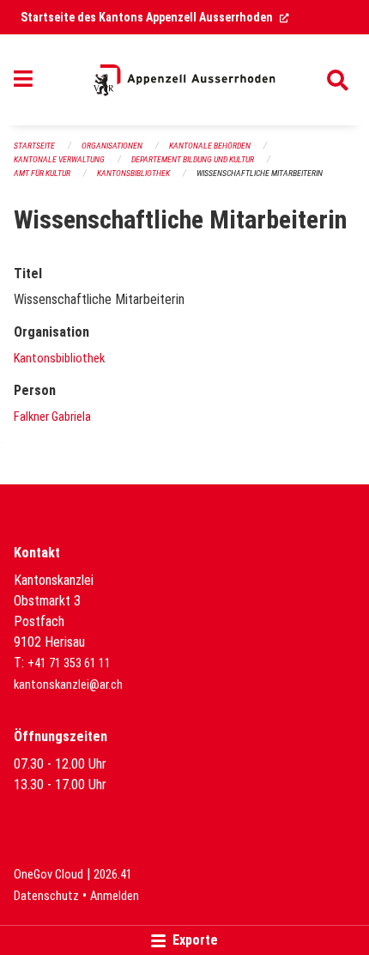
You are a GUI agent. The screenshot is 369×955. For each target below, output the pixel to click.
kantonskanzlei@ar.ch (68, 685)
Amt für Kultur (42, 173)
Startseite (34, 145)
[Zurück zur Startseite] (184, 80)
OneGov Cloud (48, 874)
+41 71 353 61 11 (69, 663)
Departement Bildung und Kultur (192, 159)
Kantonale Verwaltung (59, 159)
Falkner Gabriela (52, 417)
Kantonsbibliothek (133, 173)
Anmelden (114, 896)
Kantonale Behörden (210, 145)
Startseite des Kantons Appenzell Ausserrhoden (155, 17)
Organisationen (112, 145)
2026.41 (113, 874)
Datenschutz (46, 896)
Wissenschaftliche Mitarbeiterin (260, 173)
